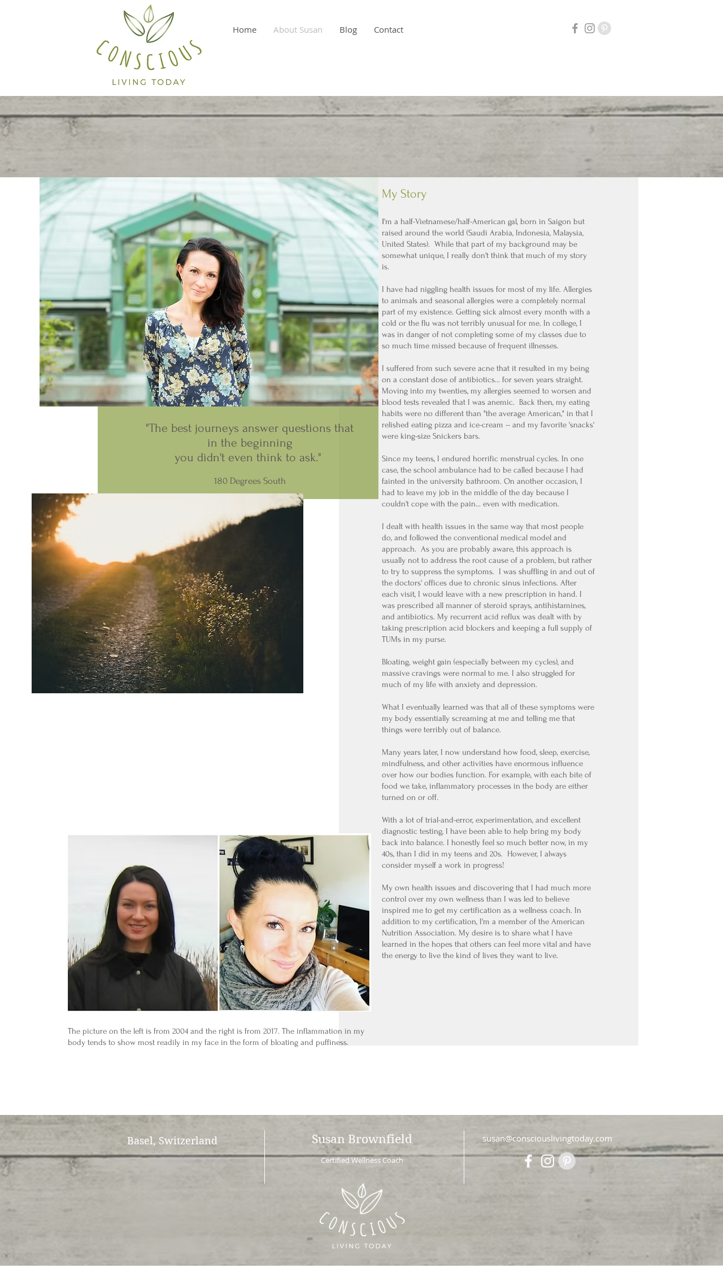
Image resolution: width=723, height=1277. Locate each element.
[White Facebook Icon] (528, 1161)
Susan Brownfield (362, 1139)
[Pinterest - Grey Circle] (604, 28)
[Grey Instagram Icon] (589, 28)
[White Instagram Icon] (547, 1161)
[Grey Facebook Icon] (575, 28)
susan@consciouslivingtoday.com (547, 1138)
